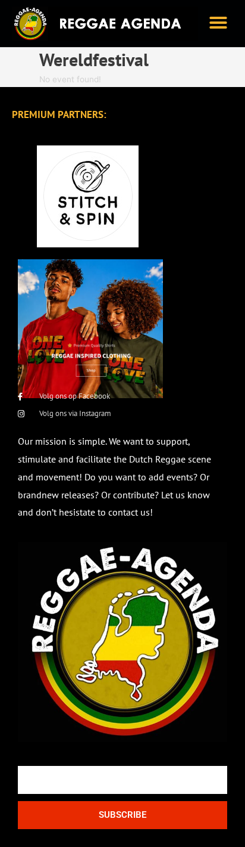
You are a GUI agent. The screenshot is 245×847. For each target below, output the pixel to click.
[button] (218, 22)
